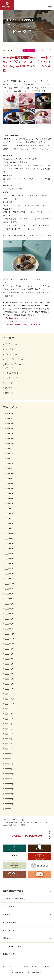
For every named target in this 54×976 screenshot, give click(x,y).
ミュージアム (8, 930)
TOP (4, 820)
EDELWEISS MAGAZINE (13, 891)
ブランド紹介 (8, 906)
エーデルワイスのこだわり (14, 898)
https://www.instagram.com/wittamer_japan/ (21, 324)
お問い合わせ (8, 954)
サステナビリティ (10, 922)
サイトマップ (8, 966)
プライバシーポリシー (22, 966)
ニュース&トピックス (12, 946)
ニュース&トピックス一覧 (15, 820)
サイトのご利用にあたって (41, 966)
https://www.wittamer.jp (18, 318)
